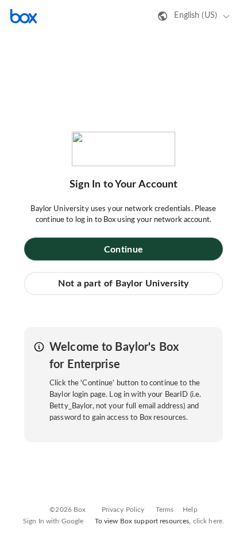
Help (190, 509)
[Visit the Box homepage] (23, 16)
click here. (208, 521)
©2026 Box (67, 509)
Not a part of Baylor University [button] (123, 283)
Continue (123, 249)
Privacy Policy (123, 509)
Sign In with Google (53, 521)
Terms (165, 509)
